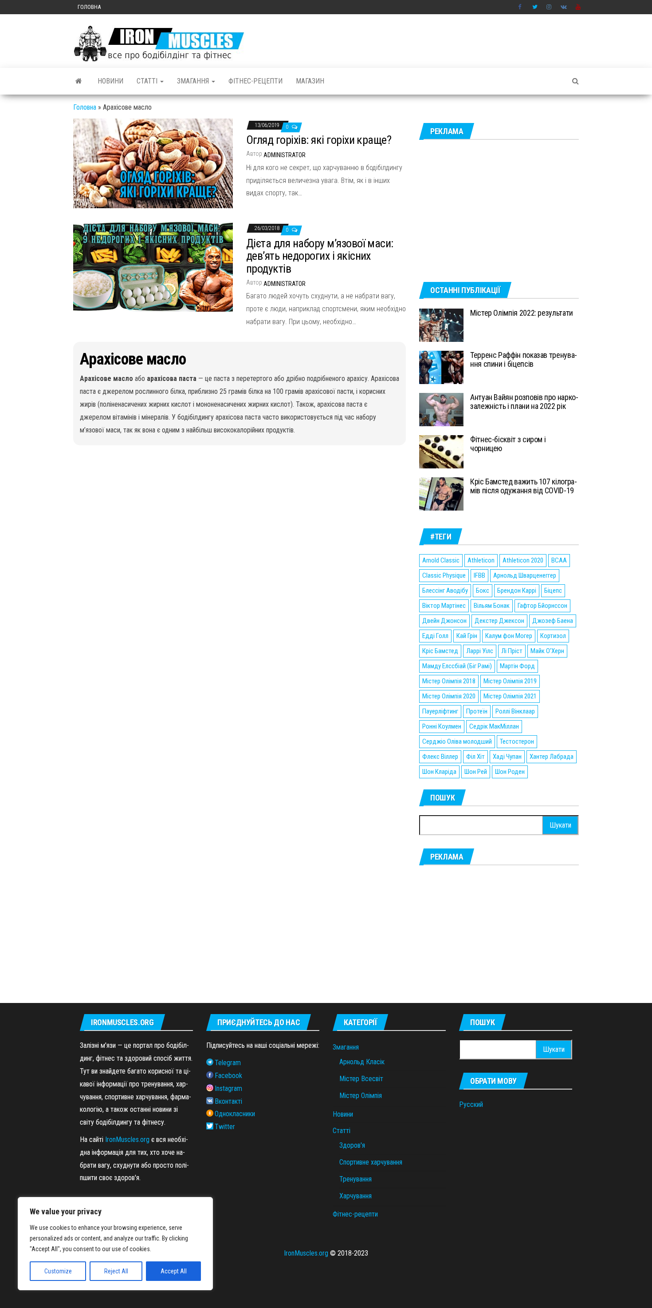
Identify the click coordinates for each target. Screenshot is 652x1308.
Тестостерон (517, 741)
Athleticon (481, 560)
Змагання (194, 81)
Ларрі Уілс (479, 651)
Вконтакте (563, 7)
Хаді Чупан (507, 757)
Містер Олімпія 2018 (448, 681)
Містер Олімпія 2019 (510, 681)
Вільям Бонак (492, 606)
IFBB (479, 575)
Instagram (549, 7)
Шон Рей (475, 772)
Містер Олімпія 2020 (448, 696)
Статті (148, 81)
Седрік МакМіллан (494, 726)
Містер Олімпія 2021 (510, 696)
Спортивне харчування (370, 1162)
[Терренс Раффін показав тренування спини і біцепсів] (441, 367)
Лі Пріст (511, 651)
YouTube (578, 7)
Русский (471, 1104)
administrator (284, 155)
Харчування (355, 1196)
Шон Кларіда (439, 772)
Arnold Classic (441, 560)
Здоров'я (352, 1145)
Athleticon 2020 (523, 560)
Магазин (310, 81)
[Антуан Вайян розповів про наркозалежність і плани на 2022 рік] (441, 409)
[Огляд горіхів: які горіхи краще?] (153, 163)
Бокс (482, 591)
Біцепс (553, 591)
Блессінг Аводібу (445, 591)
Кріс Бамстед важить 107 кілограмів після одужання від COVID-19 (523, 486)
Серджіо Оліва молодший (457, 741)
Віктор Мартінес (444, 606)
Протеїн (476, 711)
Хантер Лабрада (551, 757)
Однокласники (235, 1114)
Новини (110, 81)
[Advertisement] (499, 211)
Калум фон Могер (508, 636)
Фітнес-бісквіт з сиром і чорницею (508, 444)
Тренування (355, 1179)
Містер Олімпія (360, 1095)
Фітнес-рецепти (255, 81)
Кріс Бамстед (440, 651)
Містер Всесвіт (361, 1078)
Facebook (521, 7)
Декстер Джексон (499, 621)
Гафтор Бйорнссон (542, 606)
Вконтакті (228, 1101)
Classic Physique (444, 575)
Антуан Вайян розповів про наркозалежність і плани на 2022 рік (524, 401)
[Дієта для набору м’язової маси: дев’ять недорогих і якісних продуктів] (153, 266)
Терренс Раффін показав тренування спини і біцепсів (523, 359)
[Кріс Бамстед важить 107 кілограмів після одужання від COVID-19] (441, 493)
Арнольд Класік (362, 1062)
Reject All (116, 1271)
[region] (115, 1243)
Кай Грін (466, 636)
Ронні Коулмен (441, 726)
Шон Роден (510, 772)
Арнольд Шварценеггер (524, 575)
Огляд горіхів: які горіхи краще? (318, 140)
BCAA (559, 560)
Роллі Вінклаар (515, 711)
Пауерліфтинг (440, 711)
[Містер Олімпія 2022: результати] (441, 325)
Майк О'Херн (547, 651)
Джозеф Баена (552, 621)
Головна (89, 7)
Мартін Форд (517, 666)
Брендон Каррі (516, 591)
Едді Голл (435, 636)
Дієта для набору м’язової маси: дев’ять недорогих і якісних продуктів (319, 256)
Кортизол (553, 636)
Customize (58, 1271)
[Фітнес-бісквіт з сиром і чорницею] (441, 451)
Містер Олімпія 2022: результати (521, 312)
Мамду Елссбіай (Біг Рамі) (457, 666)
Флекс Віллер (440, 757)
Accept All (174, 1271)
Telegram (228, 1062)
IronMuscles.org (127, 1139)
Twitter (535, 7)
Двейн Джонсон (444, 621)
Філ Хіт (475, 757)
